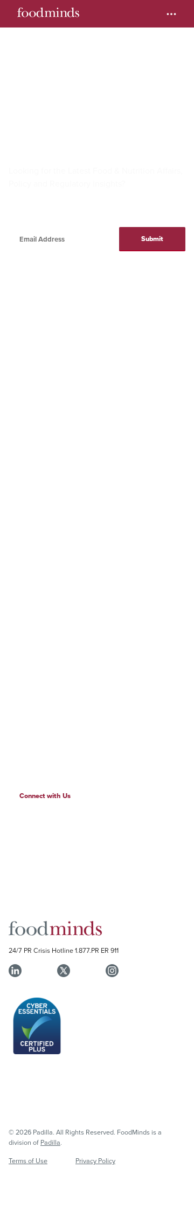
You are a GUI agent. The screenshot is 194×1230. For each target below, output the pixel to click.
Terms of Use (28, 1160)
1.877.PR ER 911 (97, 950)
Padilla (50, 1142)
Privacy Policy (95, 1160)
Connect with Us (45, 796)
